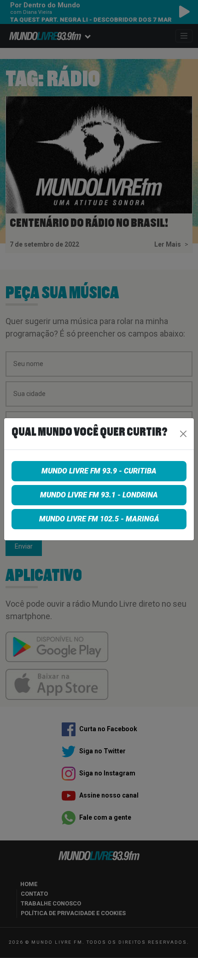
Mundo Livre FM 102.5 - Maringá (99, 518)
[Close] (183, 434)
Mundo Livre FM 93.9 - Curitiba (99, 471)
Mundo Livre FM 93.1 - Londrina (99, 495)
